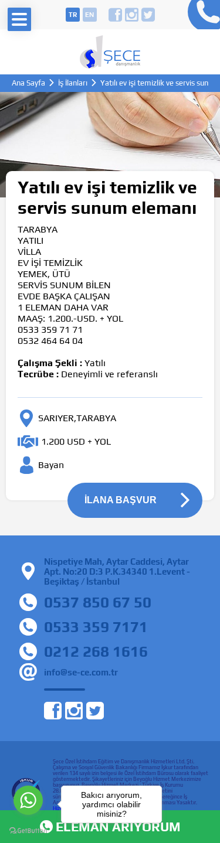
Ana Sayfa (28, 83)
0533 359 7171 (96, 627)
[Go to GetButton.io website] (28, 831)
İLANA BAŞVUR (120, 500)
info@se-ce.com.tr (81, 672)
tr (73, 14)
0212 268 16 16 (201, 14)
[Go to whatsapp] (28, 800)
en (89, 14)
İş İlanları (72, 83)
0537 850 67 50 (97, 602)
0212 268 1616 (96, 651)
